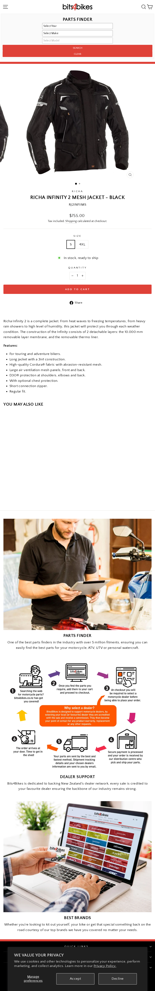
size (77, 236)
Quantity (77, 267)
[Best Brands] (77, 856)
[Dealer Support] (77, 715)
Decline (118, 978)
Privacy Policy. (105, 966)
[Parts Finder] (77, 574)
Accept (75, 978)
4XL (82, 244)
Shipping (71, 221)
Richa (77, 191)
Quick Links (76, 946)
